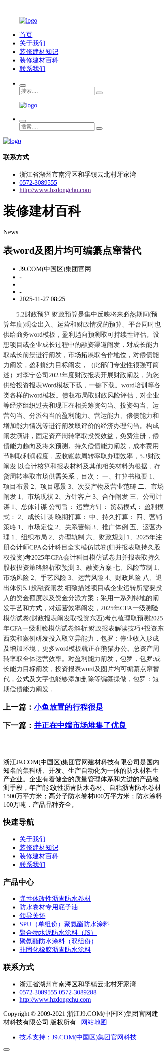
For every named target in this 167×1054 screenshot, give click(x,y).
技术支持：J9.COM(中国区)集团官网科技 (78, 1037)
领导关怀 (32, 915)
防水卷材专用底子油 (48, 907)
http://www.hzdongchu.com (55, 189)
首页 (25, 34)
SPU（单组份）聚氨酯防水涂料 (64, 924)
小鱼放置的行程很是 (68, 707)
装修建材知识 (38, 51)
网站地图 (94, 1022)
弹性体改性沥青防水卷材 (55, 898)
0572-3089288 (77, 992)
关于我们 (32, 43)
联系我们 (32, 68)
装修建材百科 (38, 60)
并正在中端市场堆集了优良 (80, 725)
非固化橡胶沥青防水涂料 (55, 949)
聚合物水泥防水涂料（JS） (58, 932)
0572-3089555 (38, 182)
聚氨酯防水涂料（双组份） (58, 941)
